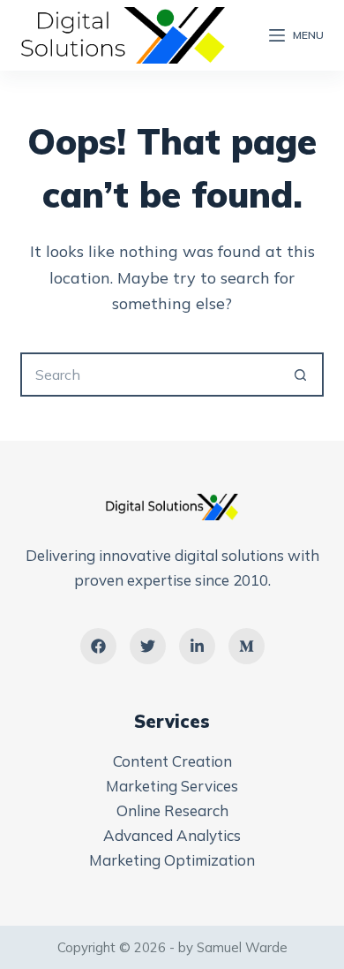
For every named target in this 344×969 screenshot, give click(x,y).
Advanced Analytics (172, 835)
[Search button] (302, 374)
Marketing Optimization (172, 860)
